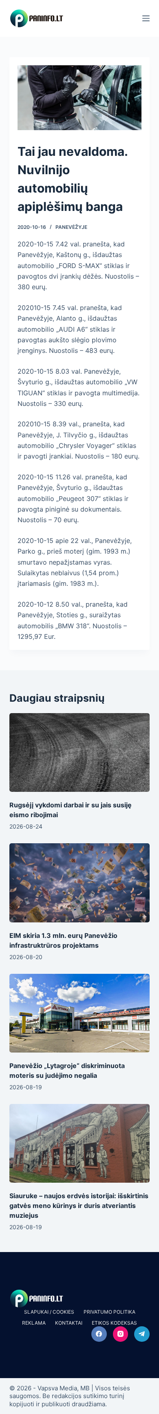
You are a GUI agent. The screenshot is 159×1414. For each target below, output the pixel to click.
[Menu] (146, 18)
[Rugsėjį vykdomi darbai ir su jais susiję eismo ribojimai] (79, 752)
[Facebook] (99, 1334)
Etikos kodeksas (114, 1323)
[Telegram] (142, 1334)
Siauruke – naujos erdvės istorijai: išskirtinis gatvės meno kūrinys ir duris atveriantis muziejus (78, 1205)
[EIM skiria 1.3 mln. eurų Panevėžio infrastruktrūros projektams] (79, 882)
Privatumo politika (109, 1312)
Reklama (34, 1323)
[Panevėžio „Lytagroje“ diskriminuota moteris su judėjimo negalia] (79, 1013)
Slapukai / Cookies (49, 1312)
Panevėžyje (71, 227)
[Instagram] (120, 1334)
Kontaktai (68, 1323)
